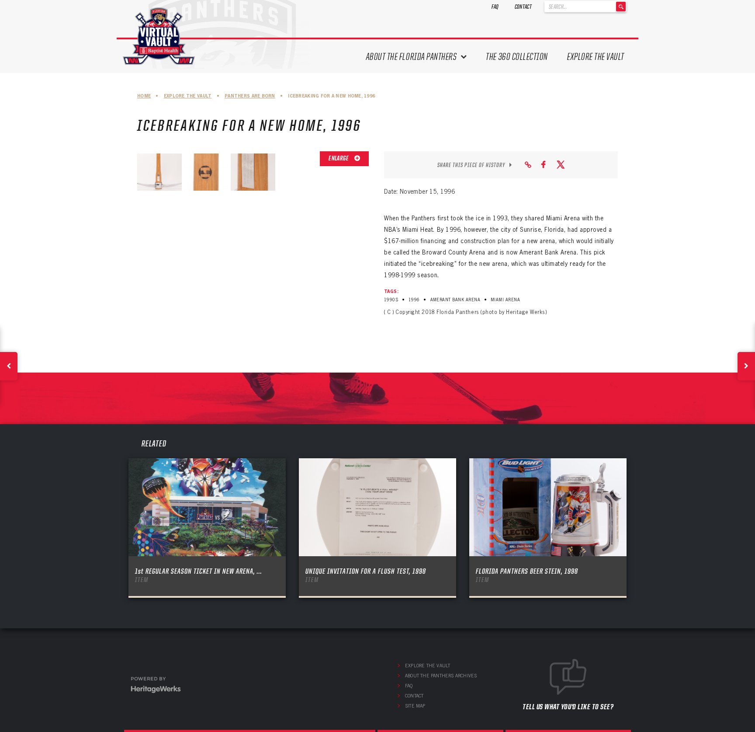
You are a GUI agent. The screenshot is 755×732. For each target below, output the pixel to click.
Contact (523, 6)
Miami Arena (505, 300)
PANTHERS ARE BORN (250, 96)
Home (144, 96)
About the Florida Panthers (411, 57)
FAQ (495, 6)
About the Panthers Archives (441, 676)
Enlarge (339, 158)
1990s (391, 300)
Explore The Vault (595, 57)
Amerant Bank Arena (455, 300)
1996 (414, 300)
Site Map (415, 706)
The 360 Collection (517, 57)
